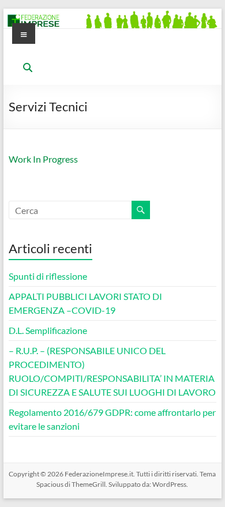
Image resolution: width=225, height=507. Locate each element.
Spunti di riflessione (48, 276)
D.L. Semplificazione (48, 330)
